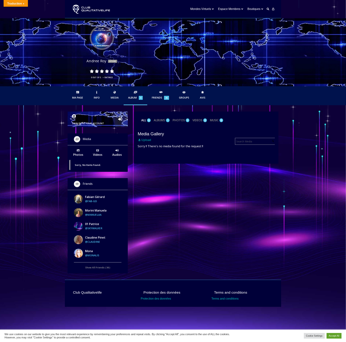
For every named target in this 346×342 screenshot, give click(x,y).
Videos (199, 120)
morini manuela (96, 210)
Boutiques (253, 8)
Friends (160, 97)
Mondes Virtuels (200, 8)
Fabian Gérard (95, 197)
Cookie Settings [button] (314, 335)
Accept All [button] (334, 335)
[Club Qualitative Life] (91, 9)
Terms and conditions (225, 298)
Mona (89, 251)
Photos (180, 120)
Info (97, 97)
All (145, 120)
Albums (161, 120)
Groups (184, 97)
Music (216, 120)
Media (115, 97)
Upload (146, 140)
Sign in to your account (88, 123)
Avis (202, 97)
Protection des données (156, 298)
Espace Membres (229, 8)
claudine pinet (95, 237)
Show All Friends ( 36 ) (97, 267)
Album (134, 97)
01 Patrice (92, 224)
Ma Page (77, 97)
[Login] (273, 9)
